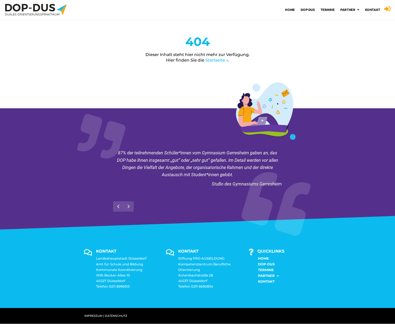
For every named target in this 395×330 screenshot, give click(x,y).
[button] (128, 206)
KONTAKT (372, 9)
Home (290, 9)
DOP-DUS (308, 9)
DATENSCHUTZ (116, 316)
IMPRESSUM (93, 316)
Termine (328, 9)
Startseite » (216, 60)
